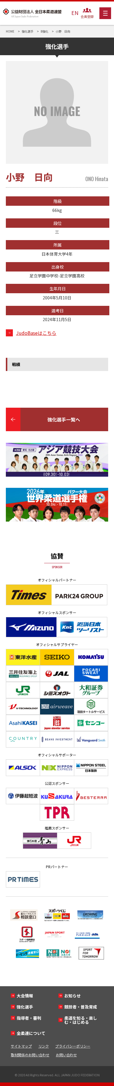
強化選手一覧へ (63, 419)
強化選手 (25, 1007)
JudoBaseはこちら (36, 332)
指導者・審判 (29, 1018)
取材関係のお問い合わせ (30, 1054)
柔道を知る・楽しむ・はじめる (80, 1020)
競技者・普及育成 (80, 1007)
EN (74, 12)
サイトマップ (21, 1045)
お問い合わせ (66, 1054)
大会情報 (25, 996)
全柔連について (31, 1033)
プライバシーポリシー (72, 1045)
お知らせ (72, 996)
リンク (43, 1045)
